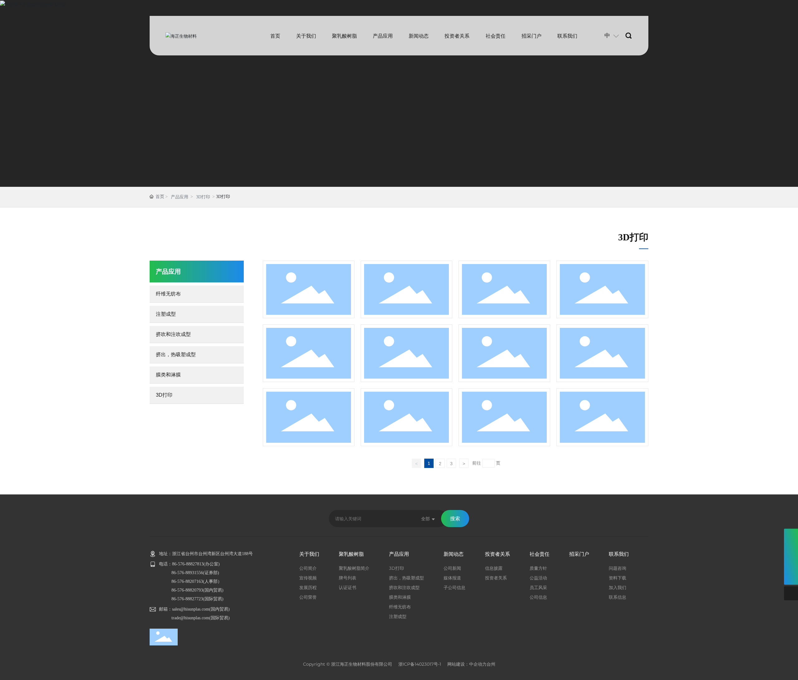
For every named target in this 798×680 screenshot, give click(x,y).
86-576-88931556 (187, 572)
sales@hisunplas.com (190, 609)
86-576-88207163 (187, 581)
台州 (491, 664)
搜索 (455, 518)
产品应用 (179, 197)
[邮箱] (791, 550)
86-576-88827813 (188, 564)
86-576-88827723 (187, 599)
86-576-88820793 (187, 590)
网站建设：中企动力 (467, 664)
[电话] (791, 536)
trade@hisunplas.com (190, 618)
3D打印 (203, 197)
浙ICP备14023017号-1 (419, 664)
